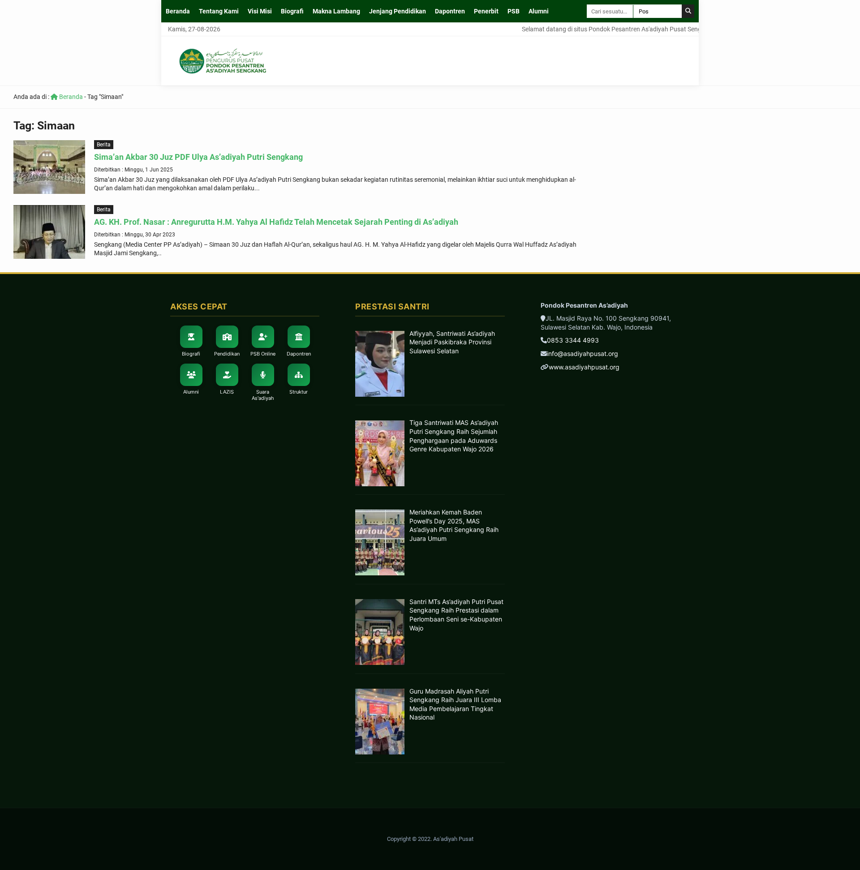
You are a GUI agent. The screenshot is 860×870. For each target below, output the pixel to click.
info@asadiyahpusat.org (582, 353)
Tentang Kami (219, 11)
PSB (513, 11)
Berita (104, 144)
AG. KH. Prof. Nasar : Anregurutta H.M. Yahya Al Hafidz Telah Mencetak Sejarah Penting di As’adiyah (276, 222)
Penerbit (486, 11)
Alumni (539, 11)
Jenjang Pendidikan (397, 11)
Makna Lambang (336, 11)
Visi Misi (260, 11)
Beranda (178, 11)
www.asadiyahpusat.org (584, 367)
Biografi (292, 11)
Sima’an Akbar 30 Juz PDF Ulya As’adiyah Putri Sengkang (198, 157)
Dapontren (450, 11)
